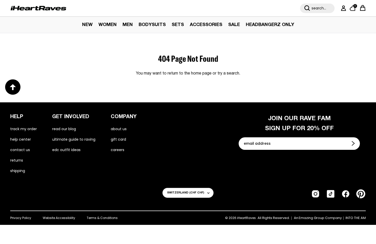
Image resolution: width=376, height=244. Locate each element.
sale (234, 25)
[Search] (307, 8)
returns (16, 160)
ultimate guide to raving (73, 139)
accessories (206, 25)
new (87, 25)
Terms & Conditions (102, 218)
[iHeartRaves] (38, 8)
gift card (118, 139)
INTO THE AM (356, 218)
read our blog (64, 128)
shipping (17, 170)
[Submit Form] (354, 143)
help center (20, 139)
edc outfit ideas (66, 149)
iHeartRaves (246, 218)
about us (119, 128)
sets (178, 25)
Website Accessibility (59, 218)
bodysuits (152, 25)
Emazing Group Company (320, 218)
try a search (228, 73)
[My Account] (342, 8)
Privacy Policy (20, 218)
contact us (20, 149)
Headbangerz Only (270, 25)
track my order (23, 128)
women (107, 25)
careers (117, 149)
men (128, 25)
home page (201, 73)
